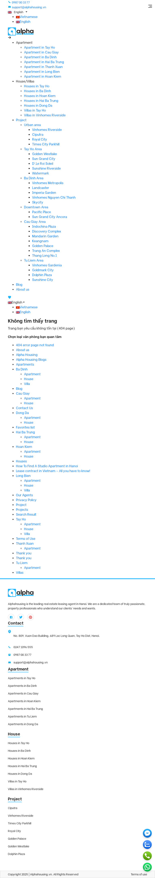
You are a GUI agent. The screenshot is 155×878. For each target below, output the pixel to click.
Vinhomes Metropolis (47, 183)
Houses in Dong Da (38, 105)
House (28, 379)
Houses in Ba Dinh (37, 91)
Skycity (37, 202)
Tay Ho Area (33, 149)
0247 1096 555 (23, 647)
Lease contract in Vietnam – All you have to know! (53, 471)
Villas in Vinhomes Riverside (45, 115)
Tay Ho (21, 519)
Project (21, 120)
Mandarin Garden (45, 236)
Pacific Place (41, 212)
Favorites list (25, 427)
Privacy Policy (26, 500)
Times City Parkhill (45, 144)
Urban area (32, 125)
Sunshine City (42, 280)
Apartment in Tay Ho (39, 47)
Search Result (26, 514)
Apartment (32, 374)
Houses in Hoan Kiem (40, 96)
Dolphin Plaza (42, 275)
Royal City (39, 139)
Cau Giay (23, 393)
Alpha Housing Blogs (31, 360)
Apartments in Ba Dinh (22, 685)
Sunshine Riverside (46, 168)
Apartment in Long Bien (42, 72)
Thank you (23, 553)
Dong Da (22, 413)
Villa (27, 384)
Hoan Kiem (24, 447)
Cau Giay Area (35, 222)
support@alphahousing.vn (29, 7)
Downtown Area (36, 207)
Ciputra (37, 135)
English (25, 22)
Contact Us (24, 408)
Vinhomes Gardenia (47, 265)
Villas (19, 573)
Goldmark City (43, 270)
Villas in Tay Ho (35, 110)
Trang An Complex (46, 251)
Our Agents (24, 495)
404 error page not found (35, 345)
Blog (19, 285)
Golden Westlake (44, 154)
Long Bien (23, 476)
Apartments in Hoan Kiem (24, 701)
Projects (22, 510)
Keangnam (40, 241)
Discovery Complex (46, 231)
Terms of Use (25, 539)
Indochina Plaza (44, 226)
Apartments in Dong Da (23, 724)
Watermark (40, 173)
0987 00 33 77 (21, 2)
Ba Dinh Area (33, 178)
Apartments (25, 364)
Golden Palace (42, 246)
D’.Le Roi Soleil (42, 164)
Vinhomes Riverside (47, 130)
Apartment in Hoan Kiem (42, 76)
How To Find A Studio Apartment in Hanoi (47, 466)
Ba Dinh (21, 369)
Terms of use (139, 874)
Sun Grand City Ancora (49, 217)
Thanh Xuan (25, 543)
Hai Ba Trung (25, 432)
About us (22, 289)
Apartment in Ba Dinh (40, 57)
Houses (21, 461)
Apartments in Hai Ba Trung (25, 708)
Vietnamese (29, 17)
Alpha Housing (27, 355)
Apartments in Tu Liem (22, 716)
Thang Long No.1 (44, 256)
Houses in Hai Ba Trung (41, 101)
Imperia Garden (44, 193)
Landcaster (40, 188)
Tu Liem (21, 563)
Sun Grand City (43, 159)
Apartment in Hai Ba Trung (44, 62)
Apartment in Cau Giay (41, 52)
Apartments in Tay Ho (21, 678)
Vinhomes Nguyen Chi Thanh (53, 197)
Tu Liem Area (33, 260)
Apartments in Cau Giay (23, 693)
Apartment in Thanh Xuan (43, 67)
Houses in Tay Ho (36, 86)
